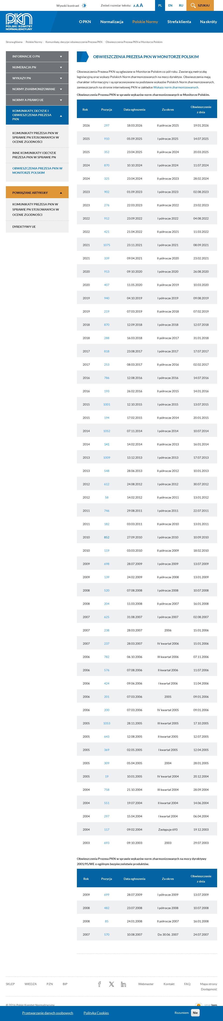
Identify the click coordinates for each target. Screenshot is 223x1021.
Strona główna (14, 42)
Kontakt (169, 984)
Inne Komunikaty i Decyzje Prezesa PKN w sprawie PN (34, 155)
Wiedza (31, 984)
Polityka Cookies (96, 1013)
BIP (65, 984)
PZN (50, 984)
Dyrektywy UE (24, 226)
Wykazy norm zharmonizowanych (175, 87)
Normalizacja (111, 21)
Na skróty (208, 21)
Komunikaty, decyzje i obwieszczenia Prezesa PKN (74, 42)
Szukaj (203, 5)
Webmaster (146, 984)
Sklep (10, 984)
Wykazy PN (21, 78)
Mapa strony (208, 984)
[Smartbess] (206, 1005)
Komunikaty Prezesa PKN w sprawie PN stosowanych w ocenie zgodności (35, 137)
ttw (111, 984)
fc (99, 984)
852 (106, 537)
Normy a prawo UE (28, 100)
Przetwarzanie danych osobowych (47, 1013)
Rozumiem (182, 1012)
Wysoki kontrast (67, 5)
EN (170, 5)
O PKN (85, 21)
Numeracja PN (24, 67)
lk (123, 984)
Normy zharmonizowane (33, 89)
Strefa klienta (179, 21)
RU (181, 5)
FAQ (187, 984)
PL (160, 5)
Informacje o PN (26, 56)
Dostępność (209, 989)
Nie (195, 1012)
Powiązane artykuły (30, 192)
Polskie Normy (145, 21)
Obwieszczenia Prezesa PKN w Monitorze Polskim (37, 170)
